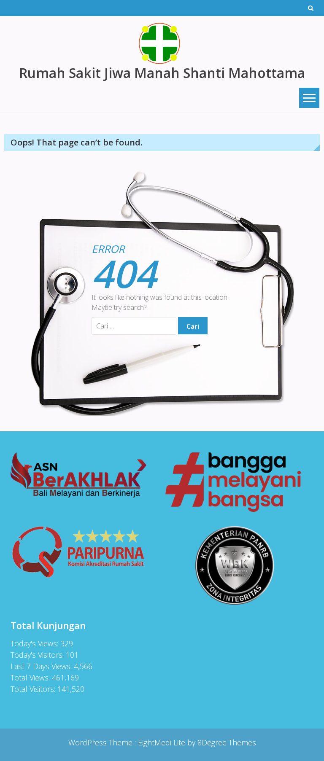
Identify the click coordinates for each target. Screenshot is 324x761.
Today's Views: (35, 643)
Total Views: (31, 677)
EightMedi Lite (162, 742)
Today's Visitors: (38, 655)
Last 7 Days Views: (42, 666)
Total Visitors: (34, 689)
